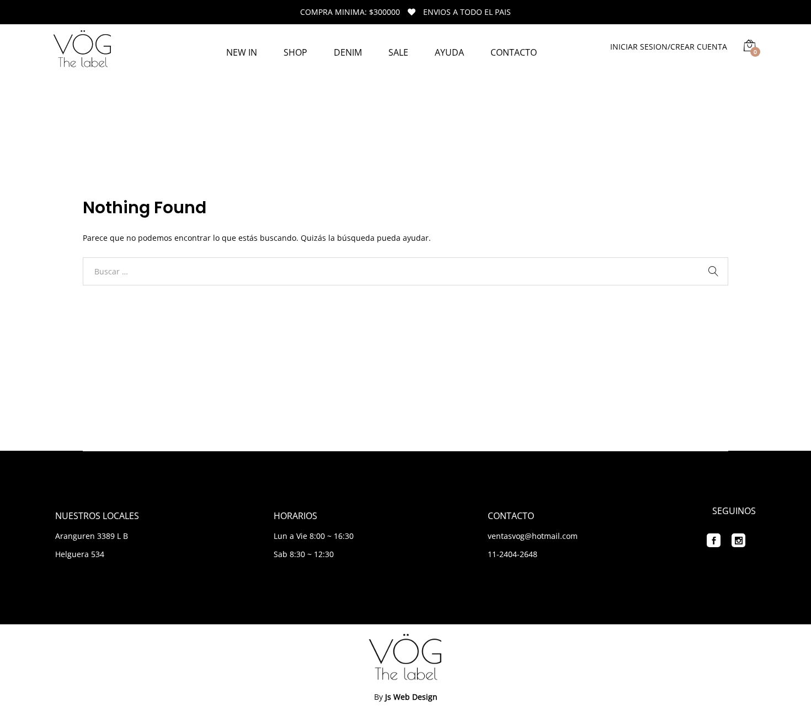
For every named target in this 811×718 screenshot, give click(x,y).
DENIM (348, 52)
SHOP (295, 52)
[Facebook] (714, 540)
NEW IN (241, 52)
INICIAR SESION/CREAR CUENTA (668, 46)
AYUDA (449, 52)
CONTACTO (513, 52)
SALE (398, 52)
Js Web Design (411, 697)
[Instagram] (738, 540)
